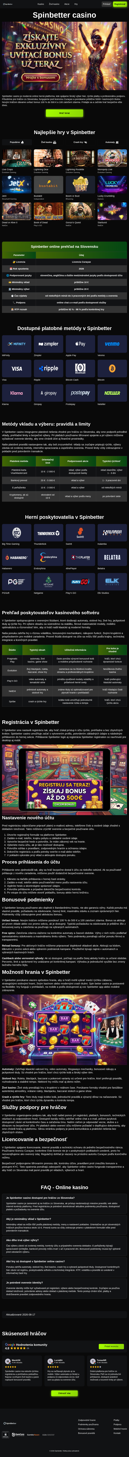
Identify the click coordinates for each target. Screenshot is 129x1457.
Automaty (110, 142)
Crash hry (78, 142)
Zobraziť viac (64, 1393)
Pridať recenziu (111, 1346)
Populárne (15, 142)
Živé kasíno (46, 142)
